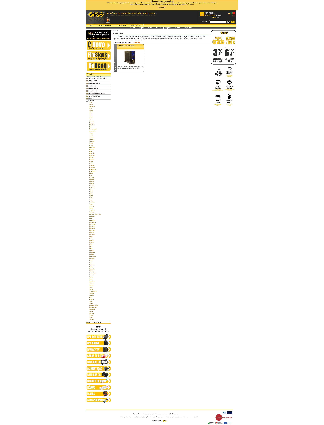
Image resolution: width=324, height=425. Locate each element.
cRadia (177, 28)
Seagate (91, 269)
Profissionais (122, 25)
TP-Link (91, 283)
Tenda (91, 289)
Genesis (91, 181)
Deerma (91, 149)
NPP (90, 244)
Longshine (92, 220)
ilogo (90, 200)
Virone (91, 303)
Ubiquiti (141, 28)
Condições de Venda (158, 417)
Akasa (91, 114)
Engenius (92, 167)
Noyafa (91, 242)
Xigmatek (92, 309)
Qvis (90, 262)
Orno (90, 246)
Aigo (90, 108)
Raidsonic (92, 264)
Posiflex (91, 254)
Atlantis (91, 121)
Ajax (90, 112)
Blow (90, 127)
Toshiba (91, 293)
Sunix (91, 279)
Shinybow (92, 271)
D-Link (132, 28)
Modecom (92, 234)
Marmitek (92, 226)
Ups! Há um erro (175, 413)
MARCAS (115, 30)
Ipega (91, 204)
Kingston (92, 210)
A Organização (125, 417)
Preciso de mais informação (141, 413)
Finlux (91, 173)
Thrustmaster (93, 291)
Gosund (91, 183)
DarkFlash (92, 147)
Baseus (91, 123)
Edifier (91, 161)
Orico (90, 248)
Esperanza (92, 169)
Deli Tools (92, 155)
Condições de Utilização (141, 417)
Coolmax (91, 141)
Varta (90, 301)
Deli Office (92, 153)
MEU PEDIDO (210, 13)
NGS (90, 238)
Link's (196, 417)
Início (90, 25)
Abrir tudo (90, 76)
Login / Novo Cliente (105, 25)
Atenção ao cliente (136, 25)
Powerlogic (92, 256)
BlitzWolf (91, 125)
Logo (90, 218)
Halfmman (92, 187)
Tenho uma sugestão (160, 413)
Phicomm (92, 252)
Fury (90, 175)
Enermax (92, 165)
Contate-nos (187, 417)
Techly (91, 287)
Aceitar (162, 7)
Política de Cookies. (188, 4)
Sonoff (91, 275)
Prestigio (91, 258)
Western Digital (93, 305)
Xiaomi (91, 315)
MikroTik (91, 232)
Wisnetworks (93, 307)
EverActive (92, 171)
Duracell (91, 159)
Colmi (91, 135)
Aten (90, 118)
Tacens (91, 285)
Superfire (92, 281)
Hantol (91, 191)
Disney (91, 157)
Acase (91, 104)
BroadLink (92, 131)
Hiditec (91, 198)
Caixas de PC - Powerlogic (126, 45)
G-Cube (91, 177)
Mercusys (92, 230)
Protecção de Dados (174, 417)
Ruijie (91, 266)
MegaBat (92, 228)
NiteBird (91, 240)
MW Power (92, 224)
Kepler (91, 208)
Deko (90, 151)
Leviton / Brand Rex (95, 214)
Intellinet (91, 202)
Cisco (91, 133)
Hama (91, 189)
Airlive (91, 110)
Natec (91, 236)
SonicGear (92, 273)
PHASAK (158, 28)
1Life (90, 102)
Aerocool (92, 106)
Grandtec (92, 185)
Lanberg (91, 212)
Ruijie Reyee (188, 28)
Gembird (91, 179)
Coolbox (91, 139)
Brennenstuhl (93, 129)
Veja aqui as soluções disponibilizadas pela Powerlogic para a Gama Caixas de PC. (130, 67)
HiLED (91, 196)
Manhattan (92, 222)
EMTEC (91, 163)
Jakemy (91, 206)
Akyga (91, 116)
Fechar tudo (97, 76)
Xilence (91, 313)
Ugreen (91, 299)
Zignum (91, 319)
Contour (91, 137)
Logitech (168, 28)
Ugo (90, 297)
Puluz (91, 260)
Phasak (91, 250)
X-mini (91, 311)
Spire (90, 277)
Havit (90, 194)
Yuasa (150, 28)
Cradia (91, 143)
